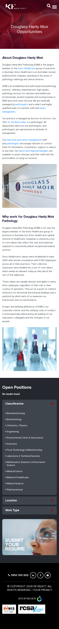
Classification (14, 403)
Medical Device (15, 471)
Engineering (13, 431)
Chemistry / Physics (17, 425)
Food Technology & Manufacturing (24, 450)
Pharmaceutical (15, 489)
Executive (12, 444)
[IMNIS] (9, 609)
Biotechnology (14, 419)
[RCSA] (31, 609)
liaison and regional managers (34, 151)
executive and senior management (24, 140)
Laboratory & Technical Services (23, 456)
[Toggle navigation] (54, 5)
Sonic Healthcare (26, 68)
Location (11, 500)
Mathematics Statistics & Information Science (26, 463)
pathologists (21, 104)
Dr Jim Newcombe (16, 122)
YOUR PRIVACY (42, 590)
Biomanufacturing (16, 413)
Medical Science (15, 483)
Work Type (12, 510)
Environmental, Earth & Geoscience (25, 437)
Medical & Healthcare (18, 477)
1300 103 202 (19, 575)
